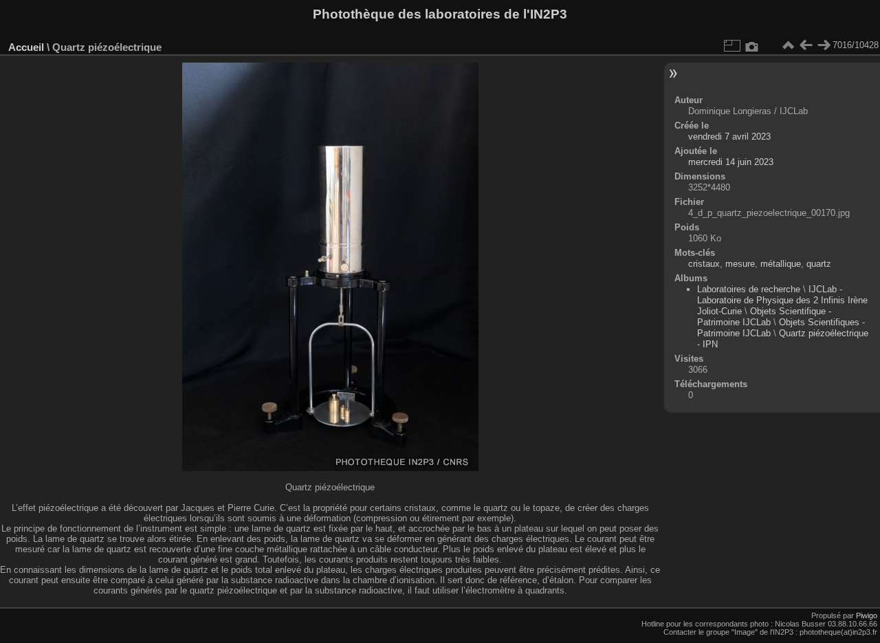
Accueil (26, 47)
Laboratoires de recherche (748, 289)
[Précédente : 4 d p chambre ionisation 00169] (806, 45)
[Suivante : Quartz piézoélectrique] (824, 45)
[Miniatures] (788, 45)
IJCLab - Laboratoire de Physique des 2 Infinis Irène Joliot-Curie (782, 300)
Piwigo (866, 615)
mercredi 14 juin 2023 (730, 162)
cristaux (704, 264)
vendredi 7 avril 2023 (729, 136)
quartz (818, 264)
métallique (780, 264)
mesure (740, 264)
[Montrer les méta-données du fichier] (752, 45)
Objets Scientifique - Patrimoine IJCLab (764, 316)
